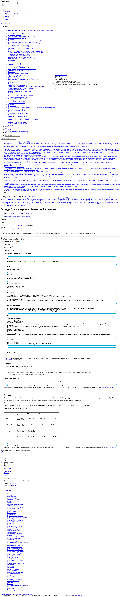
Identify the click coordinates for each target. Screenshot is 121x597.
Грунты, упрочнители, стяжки (16, 101)
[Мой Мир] (18, 241)
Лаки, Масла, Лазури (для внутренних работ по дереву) (82, 203)
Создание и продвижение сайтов (10, 594)
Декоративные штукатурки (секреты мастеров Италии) (23, 79)
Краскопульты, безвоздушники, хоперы (92, 150)
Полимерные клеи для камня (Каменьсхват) (79, 176)
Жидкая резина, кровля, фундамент (18, 109)
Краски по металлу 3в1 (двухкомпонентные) (47, 150)
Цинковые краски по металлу (15, 563)
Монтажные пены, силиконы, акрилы (18, 123)
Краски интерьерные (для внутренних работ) (20, 32)
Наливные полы (11, 513)
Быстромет (10, 584)
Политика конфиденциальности (16, 504)
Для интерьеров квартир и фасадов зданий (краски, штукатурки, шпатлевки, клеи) (31, 30)
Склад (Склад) (8, 359)
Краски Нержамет (12, 519)
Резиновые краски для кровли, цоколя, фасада (42, 146)
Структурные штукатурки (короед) (17, 75)
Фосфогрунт (10, 523)
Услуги (6, 8)
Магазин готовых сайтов (26, 594)
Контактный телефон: (7, 462)
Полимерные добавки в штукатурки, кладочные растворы (50, 176)
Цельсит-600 (10, 566)
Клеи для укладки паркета (15, 64)
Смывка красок (47, 152)
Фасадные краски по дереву (15, 507)
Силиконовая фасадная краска (63, 146)
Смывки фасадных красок (79, 146)
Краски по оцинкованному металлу (70, 150)
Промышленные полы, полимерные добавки (20, 95)
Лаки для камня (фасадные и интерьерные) (20, 91)
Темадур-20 (10, 539)
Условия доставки (23, 13)
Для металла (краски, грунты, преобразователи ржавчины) (24, 41)
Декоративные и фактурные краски (18, 73)
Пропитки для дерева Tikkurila (15, 551)
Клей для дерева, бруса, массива (17, 122)
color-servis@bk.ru (11, 485)
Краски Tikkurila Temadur (14, 554)
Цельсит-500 (10, 564)
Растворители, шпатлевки (35, 152)
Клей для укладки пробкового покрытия (19, 70)
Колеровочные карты (13, 499)
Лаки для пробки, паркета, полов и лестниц (20, 66)
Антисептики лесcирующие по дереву (33, 158)
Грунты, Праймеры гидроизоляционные (66, 186)
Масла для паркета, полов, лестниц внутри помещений (48, 164)
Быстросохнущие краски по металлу (17, 585)
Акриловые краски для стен (15, 578)
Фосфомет (10, 544)
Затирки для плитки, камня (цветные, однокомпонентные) (24, 88)
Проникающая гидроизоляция (16, 110)
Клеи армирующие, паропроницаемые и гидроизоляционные (25, 119)
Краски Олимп (11, 556)
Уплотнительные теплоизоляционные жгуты (100, 159)
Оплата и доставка (9, 16)
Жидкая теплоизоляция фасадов (17, 38)
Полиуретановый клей (13, 573)
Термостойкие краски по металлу (97, 152)
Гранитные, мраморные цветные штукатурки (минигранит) (24, 78)
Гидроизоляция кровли (13, 530)
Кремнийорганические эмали (15, 526)
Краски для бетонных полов (32, 181)
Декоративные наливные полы (16, 103)
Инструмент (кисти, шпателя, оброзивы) (66, 158)
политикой (77, 595)
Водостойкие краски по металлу (16, 560)
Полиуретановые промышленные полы (19, 98)
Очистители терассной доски (98, 164)
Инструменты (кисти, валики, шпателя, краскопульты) (23, 42)
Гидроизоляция (12, 106)
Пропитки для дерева (13, 508)
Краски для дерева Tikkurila (15, 550)
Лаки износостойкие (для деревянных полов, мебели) (23, 58)
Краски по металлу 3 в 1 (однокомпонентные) (21, 48)
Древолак (10, 587)
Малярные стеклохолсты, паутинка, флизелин (98, 144)
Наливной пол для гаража (14, 533)
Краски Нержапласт (13, 557)
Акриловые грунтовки (14, 35)
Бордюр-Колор (11, 582)
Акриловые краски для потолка (16, 545)
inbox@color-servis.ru (107, 387)
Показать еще (11, 39)
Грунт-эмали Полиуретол (14, 561)
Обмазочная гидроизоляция (15, 112)
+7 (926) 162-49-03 (5, 23)
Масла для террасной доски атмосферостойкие (77, 164)
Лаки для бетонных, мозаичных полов (50, 181)
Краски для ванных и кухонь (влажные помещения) (40, 144)
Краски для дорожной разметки (64, 144)
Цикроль (9, 535)
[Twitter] (14, 241)
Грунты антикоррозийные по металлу (18, 45)
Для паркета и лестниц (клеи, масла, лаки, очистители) (23, 63)
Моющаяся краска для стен (14, 590)
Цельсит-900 (10, 567)
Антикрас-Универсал (13, 581)
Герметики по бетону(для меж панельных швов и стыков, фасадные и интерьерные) (31, 107)
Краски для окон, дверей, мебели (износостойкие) (22, 36)
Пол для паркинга (12, 576)
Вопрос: (3, 458)
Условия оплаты (13, 13)
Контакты (6, 19)
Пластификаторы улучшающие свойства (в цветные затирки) (87, 174)
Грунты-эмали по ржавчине (15, 516)
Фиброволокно (11, 532)
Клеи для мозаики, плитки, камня (17, 85)
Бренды (7, 126)
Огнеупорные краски (13, 510)
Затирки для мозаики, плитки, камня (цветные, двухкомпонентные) (27, 86)
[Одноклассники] (16, 241)
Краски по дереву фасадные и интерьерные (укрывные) (93, 158)
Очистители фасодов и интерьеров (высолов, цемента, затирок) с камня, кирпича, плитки (44, 174)
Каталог (7, 29)
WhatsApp (8, 490)
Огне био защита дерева (34, 159)
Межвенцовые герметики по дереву (31, 190)
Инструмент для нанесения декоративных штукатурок (22, 170)
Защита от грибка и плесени (16, 89)
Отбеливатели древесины (48, 159)
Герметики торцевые (49, 158)
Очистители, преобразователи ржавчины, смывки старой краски (26, 44)
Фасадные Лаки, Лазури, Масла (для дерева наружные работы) (25, 52)
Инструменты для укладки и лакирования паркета (22, 69)
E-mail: (2, 464)
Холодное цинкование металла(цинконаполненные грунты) (24, 153)
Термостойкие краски (13, 505)
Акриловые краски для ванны (15, 579)
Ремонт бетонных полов (105, 181)
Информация (7, 471)
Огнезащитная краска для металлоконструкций (20, 541)
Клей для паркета (12, 511)
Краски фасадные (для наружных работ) (19, 33)
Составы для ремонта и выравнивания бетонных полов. (23, 100)
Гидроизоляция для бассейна (29, 186)
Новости (6, 13)
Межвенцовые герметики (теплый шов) (19, 55)
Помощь (6, 473)
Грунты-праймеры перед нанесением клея (19, 67)
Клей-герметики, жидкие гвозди (17, 120)
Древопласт (10, 588)
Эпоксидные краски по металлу (16, 538)
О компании (7, 11)
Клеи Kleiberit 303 (12, 527)
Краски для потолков (79, 144)
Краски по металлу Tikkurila (15, 548)
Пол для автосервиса (13, 575)
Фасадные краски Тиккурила (15, 553)
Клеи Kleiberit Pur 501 (13, 570)
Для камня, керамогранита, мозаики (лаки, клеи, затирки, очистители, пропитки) (31, 83)
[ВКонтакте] (13, 241)
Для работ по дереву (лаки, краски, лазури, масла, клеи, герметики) (27, 51)
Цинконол (10, 524)
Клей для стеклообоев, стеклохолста (18, 117)
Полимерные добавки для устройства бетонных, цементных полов (80, 181)
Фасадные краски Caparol (14, 547)
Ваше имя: (4, 460)
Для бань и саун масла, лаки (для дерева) (19, 57)
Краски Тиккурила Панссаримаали (17, 517)
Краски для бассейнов (14, 186)
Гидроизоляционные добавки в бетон (18, 113)
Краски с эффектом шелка (15, 80)
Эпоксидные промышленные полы (18, 97)
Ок (81, 595)
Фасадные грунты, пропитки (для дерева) (19, 54)
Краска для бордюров (13, 569)
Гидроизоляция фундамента (15, 572)
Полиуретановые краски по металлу (17, 542)
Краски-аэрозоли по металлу (15, 520)
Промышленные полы (13, 514)
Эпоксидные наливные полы (15, 536)
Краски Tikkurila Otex (13, 521)
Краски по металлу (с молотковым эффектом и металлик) (24, 46)
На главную (7, 468)
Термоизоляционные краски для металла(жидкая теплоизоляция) (69, 152)
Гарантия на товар (12, 498)
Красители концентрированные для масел (21, 164)
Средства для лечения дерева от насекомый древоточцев (71, 159)
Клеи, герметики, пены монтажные (18, 116)
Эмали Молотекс (12, 558)
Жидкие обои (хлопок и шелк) (16, 76)
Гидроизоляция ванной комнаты (46, 186)
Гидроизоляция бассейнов (14, 529)
